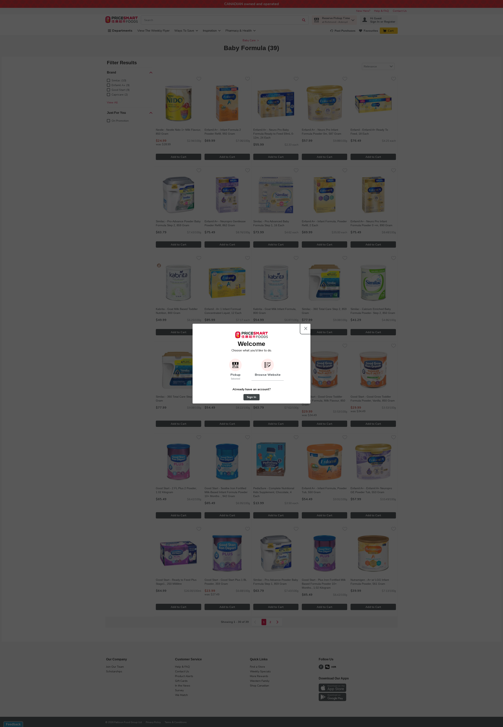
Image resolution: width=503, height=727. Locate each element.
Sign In (251, 397)
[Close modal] (305, 328)
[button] (235, 370)
